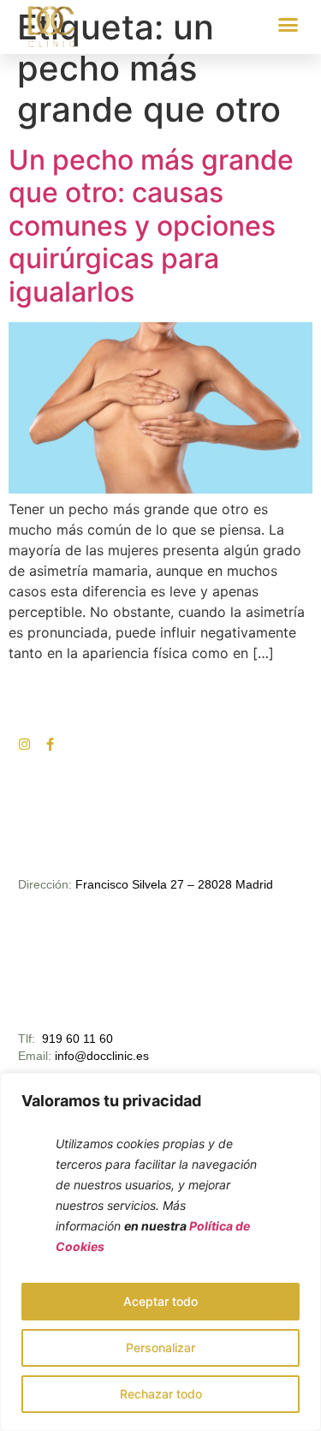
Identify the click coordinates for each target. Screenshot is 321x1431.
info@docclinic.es (102, 1056)
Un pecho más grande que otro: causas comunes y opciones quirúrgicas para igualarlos (151, 225)
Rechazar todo (161, 1393)
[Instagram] (24, 744)
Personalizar (160, 1347)
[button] (288, 25)
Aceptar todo (160, 1301)
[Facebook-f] (50, 744)
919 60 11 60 (77, 1038)
